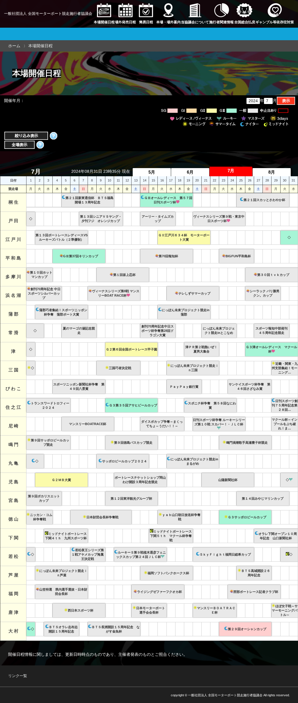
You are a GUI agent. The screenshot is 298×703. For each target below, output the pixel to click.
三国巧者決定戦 (120, 368)
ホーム (14, 45)
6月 (190, 172)
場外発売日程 (125, 22)
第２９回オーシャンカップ (247, 629)
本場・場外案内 (168, 22)
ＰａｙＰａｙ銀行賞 (184, 386)
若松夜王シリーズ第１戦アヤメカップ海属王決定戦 (88, 554)
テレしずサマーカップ (194, 293)
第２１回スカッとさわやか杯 (264, 200)
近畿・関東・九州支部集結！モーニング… (285, 368)
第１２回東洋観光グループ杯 (131, 498)
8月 (271, 172)
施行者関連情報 (221, 22)
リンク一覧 (17, 676)
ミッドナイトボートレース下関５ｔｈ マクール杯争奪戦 (171, 536)
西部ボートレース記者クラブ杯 (255, 591)
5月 (151, 172)
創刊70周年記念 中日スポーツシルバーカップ (44, 293)
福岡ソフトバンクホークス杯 (168, 573)
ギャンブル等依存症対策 (275, 22)
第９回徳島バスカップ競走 (133, 442)
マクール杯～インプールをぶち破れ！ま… (284, 424)
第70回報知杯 (168, 256)
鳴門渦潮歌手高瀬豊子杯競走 (247, 442)
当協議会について (195, 22)
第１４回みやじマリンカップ (262, 498)
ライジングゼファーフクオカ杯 (159, 591)
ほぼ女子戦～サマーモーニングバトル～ (285, 610)
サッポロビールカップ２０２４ (124, 461)
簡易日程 (146, 22)
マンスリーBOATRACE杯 (87, 424)
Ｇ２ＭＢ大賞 (61, 480)
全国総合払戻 (244, 22)
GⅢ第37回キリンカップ (80, 256)
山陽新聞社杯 (227, 480)
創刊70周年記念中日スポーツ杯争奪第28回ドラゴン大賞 (157, 331)
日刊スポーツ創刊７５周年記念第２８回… (285, 405)
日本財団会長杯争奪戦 (102, 517)
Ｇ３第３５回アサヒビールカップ (133, 405)
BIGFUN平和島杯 (238, 256)
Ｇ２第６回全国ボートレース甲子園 (131, 349)
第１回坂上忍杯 (124, 274)
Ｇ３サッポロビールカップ (247, 517)
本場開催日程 (104, 22)
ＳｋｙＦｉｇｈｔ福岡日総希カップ (225, 554)
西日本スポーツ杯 (80, 610)
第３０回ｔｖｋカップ (273, 274)
